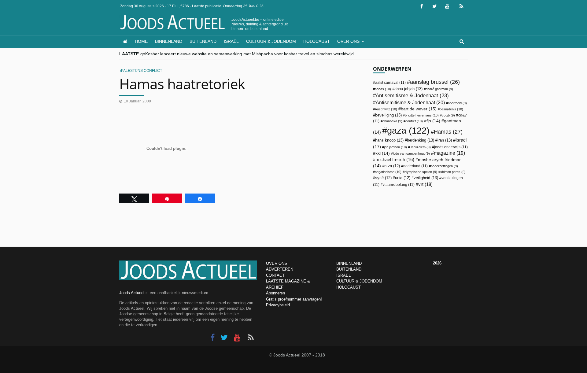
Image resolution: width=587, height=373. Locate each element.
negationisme (388, 172)
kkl (382, 153)
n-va (392, 166)
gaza (408, 130)
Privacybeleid (278, 305)
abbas (383, 89)
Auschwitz (386, 109)
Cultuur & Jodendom (271, 41)
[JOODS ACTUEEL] (125, 41)
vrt (425, 184)
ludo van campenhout (411, 153)
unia (402, 178)
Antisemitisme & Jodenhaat (412, 95)
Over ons (348, 41)
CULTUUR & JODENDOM (359, 281)
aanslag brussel (435, 82)
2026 (437, 263)
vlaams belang (399, 185)
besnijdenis (451, 109)
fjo (433, 121)
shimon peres (453, 172)
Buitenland (203, 41)
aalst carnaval (390, 82)
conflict (414, 121)
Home (141, 41)
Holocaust (316, 41)
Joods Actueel (131, 292)
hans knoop (389, 140)
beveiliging (388, 115)
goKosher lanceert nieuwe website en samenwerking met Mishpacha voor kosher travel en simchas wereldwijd (247, 53)
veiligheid (426, 177)
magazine (449, 153)
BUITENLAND (348, 269)
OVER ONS (276, 263)
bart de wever (419, 108)
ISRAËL (343, 275)
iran (444, 140)
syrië (383, 178)
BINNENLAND (349, 263)
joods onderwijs (451, 147)
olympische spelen (420, 172)
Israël (231, 41)
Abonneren (275, 293)
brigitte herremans (422, 115)
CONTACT (275, 275)
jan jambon (395, 147)
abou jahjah (408, 89)
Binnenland (168, 41)
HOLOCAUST (348, 287)
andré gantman (439, 89)
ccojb (448, 115)
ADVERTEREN (279, 269)
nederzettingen (444, 166)
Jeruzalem (420, 147)
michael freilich (394, 159)
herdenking (420, 140)
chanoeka (392, 121)
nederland (415, 166)
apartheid (457, 103)
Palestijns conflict (141, 70)
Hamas (448, 131)
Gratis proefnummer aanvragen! (294, 299)
